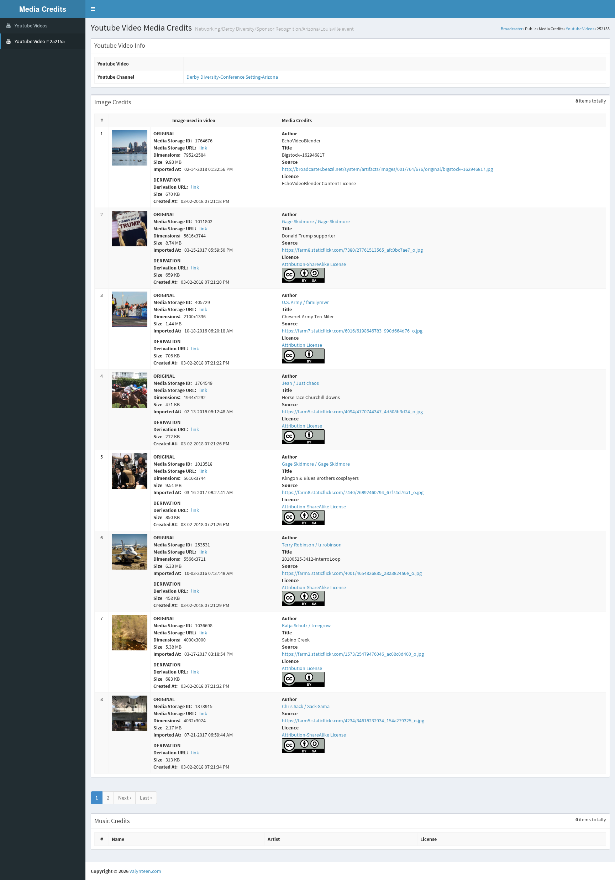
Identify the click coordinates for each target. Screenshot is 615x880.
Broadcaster (511, 28)
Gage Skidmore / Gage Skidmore (316, 221)
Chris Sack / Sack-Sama (306, 706)
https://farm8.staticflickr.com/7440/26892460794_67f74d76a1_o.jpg (353, 492)
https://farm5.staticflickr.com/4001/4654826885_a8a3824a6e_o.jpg (352, 573)
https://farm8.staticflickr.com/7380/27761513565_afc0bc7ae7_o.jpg (352, 250)
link (203, 148)
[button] (92, 9)
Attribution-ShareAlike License (314, 264)
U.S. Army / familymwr (305, 302)
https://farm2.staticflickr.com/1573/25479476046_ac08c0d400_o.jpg (353, 654)
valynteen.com (145, 871)
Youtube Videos (580, 28)
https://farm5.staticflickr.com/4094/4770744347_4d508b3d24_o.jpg (352, 411)
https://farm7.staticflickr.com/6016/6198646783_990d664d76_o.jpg (352, 331)
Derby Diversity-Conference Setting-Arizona (232, 77)
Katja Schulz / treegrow (306, 625)
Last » (146, 797)
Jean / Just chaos (300, 383)
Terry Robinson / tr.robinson (312, 544)
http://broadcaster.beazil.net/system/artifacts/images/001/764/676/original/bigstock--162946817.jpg (387, 169)
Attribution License (302, 345)
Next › (124, 797)
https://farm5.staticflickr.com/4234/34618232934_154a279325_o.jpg (353, 720)
